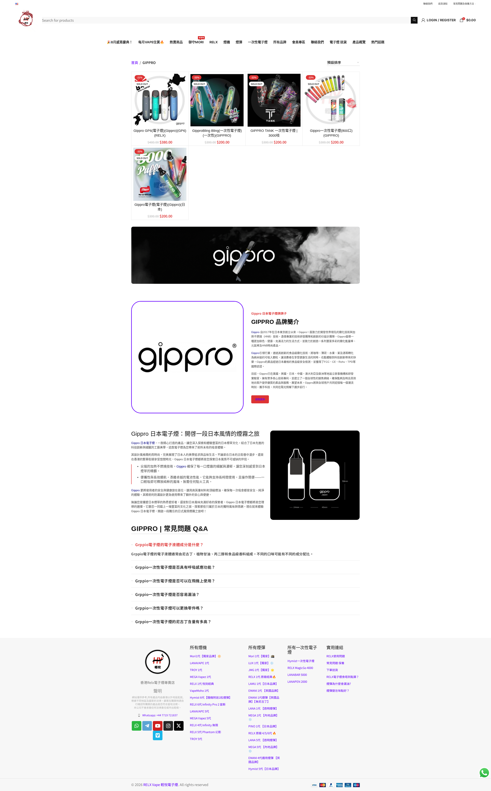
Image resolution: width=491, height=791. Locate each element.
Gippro (255, 332)
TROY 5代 (196, 739)
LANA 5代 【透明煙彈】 (263, 740)
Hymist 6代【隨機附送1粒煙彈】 (211, 697)
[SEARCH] (414, 20)
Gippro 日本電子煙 (143, 443)
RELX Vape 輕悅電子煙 (160, 784)
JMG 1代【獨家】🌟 (261, 670)
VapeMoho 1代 (199, 690)
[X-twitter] (179, 726)
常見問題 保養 (335, 663)
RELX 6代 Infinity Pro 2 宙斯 (208, 704)
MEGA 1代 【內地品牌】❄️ (263, 717)
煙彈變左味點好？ (337, 690)
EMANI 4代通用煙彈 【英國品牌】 (264, 760)
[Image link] (157, 661)
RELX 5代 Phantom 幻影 (205, 732)
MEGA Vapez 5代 (200, 718)
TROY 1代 (196, 670)
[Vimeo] (157, 735)
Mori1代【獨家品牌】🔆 (205, 656)
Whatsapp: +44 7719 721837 (160, 715)
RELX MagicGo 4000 (300, 668)
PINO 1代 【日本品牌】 (263, 726)
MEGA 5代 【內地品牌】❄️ (263, 749)
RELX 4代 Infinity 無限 (204, 725)
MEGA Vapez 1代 (200, 677)
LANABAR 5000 (297, 675)
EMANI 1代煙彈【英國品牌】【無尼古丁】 (263, 699)
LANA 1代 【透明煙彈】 (263, 708)
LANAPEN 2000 (297, 681)
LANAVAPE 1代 (199, 663)
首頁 (134, 62)
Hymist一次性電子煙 (301, 661)
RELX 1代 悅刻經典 (202, 684)
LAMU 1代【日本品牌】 (263, 684)
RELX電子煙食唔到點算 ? (342, 677)
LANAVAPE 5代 (199, 711)
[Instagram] (168, 726)
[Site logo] (26, 19)
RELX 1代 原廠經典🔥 (262, 677)
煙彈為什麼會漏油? (338, 684)
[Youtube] (157, 726)
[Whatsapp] (136, 726)
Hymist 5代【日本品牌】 (264, 769)
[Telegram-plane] (147, 726)
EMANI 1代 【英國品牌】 (264, 690)
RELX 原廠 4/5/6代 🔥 (262, 733)
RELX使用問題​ (335, 656)
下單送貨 (332, 670)
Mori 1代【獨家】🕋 (261, 656)
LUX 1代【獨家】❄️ (261, 663)
